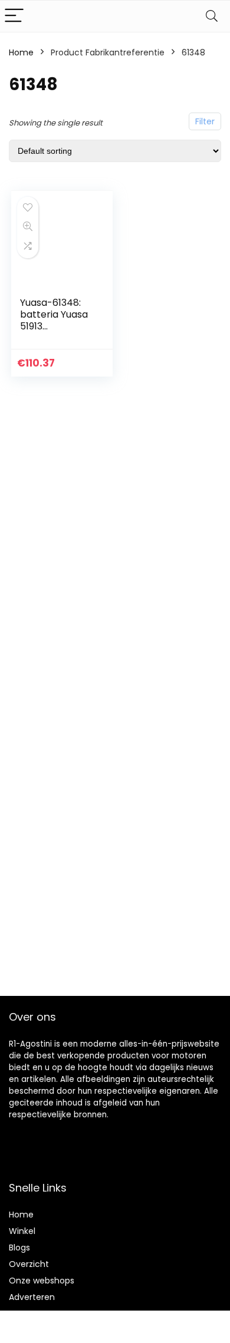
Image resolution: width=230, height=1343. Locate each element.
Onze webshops (41, 1280)
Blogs (19, 1247)
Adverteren (32, 1297)
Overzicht (29, 1264)
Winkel (22, 1231)
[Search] (212, 16)
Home (21, 52)
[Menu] (14, 16)
